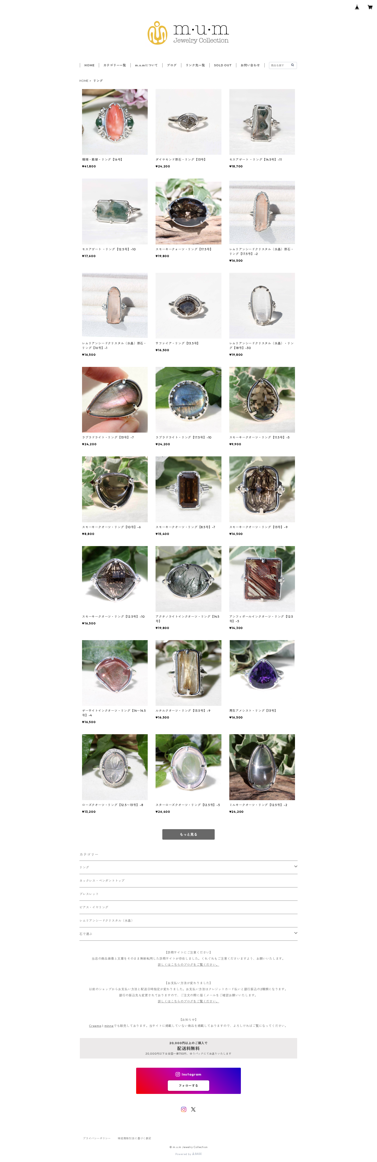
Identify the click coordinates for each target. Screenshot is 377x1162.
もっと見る (188, 834)
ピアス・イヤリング (93, 907)
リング (84, 867)
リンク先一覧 (195, 65)
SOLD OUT (223, 65)
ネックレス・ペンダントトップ (102, 881)
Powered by (183, 1154)
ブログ (172, 65)
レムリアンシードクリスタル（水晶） (106, 921)
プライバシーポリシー (97, 1138)
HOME (89, 65)
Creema (95, 1026)
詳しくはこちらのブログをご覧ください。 (188, 965)
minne (109, 1026)
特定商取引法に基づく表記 (134, 1138)
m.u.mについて (146, 65)
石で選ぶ (85, 934)
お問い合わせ (250, 65)
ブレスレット (89, 894)
